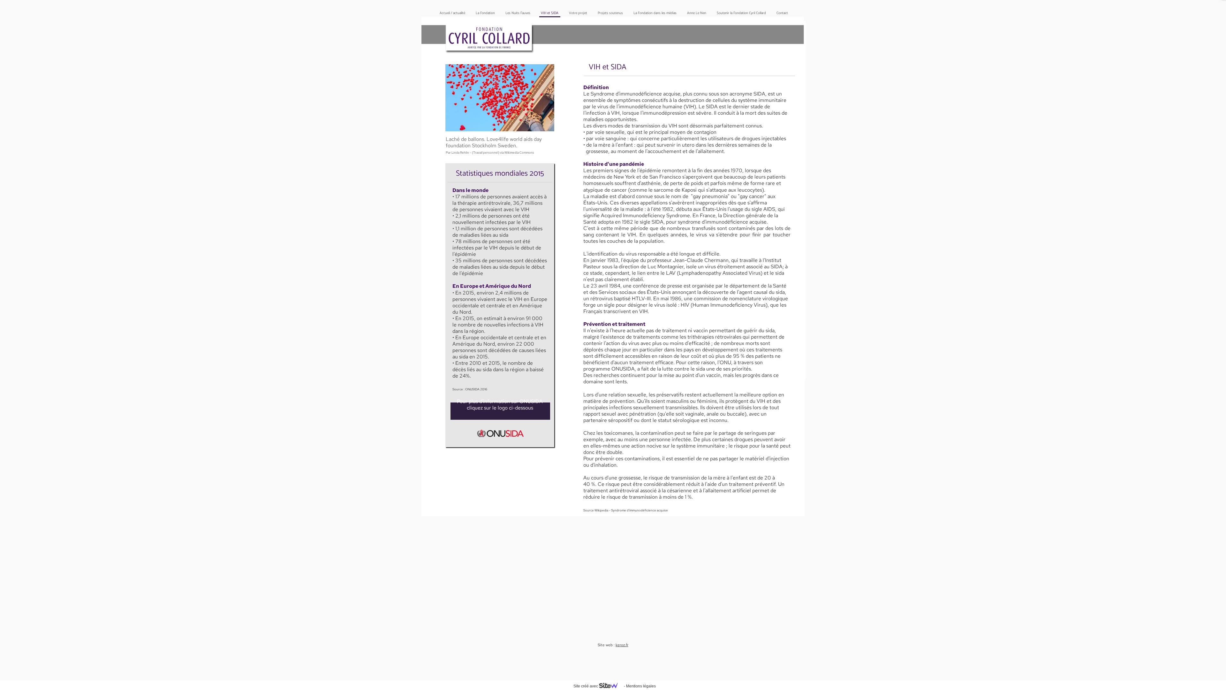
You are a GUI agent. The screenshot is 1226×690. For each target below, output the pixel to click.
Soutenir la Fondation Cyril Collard (741, 13)
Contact (782, 13)
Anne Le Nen (696, 13)
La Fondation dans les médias (655, 13)
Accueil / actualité (452, 13)
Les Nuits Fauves (517, 13)
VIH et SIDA (549, 13)
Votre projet (578, 13)
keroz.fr (622, 645)
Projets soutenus (610, 13)
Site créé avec (586, 686)
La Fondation (485, 13)
